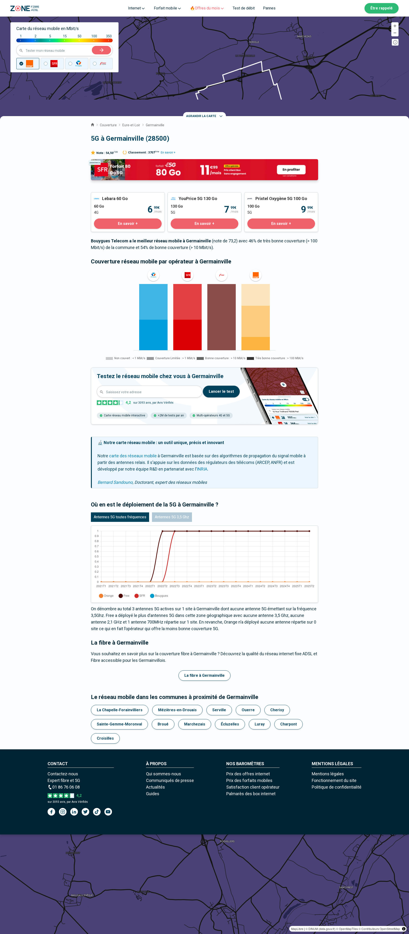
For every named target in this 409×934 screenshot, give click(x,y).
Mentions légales (328, 773)
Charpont (288, 724)
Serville (219, 710)
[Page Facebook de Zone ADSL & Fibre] (51, 811)
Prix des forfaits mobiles (249, 780)
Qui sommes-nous (163, 773)
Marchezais (194, 724)
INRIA (202, 469)
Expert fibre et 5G (64, 780)
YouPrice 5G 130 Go (186, 195)
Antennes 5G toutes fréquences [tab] (120, 517)
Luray (260, 724)
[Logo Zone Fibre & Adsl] (24, 8)
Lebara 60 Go (103, 195)
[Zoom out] (394, 32)
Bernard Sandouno (115, 482)
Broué (163, 724)
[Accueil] (92, 124)
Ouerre (248, 710)
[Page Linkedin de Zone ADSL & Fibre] (74, 811)
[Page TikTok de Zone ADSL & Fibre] (96, 811)
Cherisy (277, 710)
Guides (152, 793)
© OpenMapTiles (347, 929)
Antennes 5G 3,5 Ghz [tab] (172, 517)
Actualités (155, 787)
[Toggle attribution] (404, 929)
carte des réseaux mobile (133, 455)
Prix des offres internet (248, 773)
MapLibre (297, 929)
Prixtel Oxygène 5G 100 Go (269, 195)
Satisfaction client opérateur (253, 787)
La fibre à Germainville (204, 675)
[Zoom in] (394, 25)
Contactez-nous (63, 773)
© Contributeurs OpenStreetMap (379, 929)
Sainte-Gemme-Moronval (119, 724)
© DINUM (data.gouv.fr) (320, 929)
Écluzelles (230, 724)
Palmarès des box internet (251, 793)
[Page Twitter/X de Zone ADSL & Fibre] (85, 811)
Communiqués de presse (170, 780)
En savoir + (168, 152)
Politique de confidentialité (336, 787)
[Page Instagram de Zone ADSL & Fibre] (62, 811)
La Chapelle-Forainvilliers (119, 710)
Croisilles (105, 738)
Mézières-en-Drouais (177, 710)
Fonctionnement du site (334, 780)
